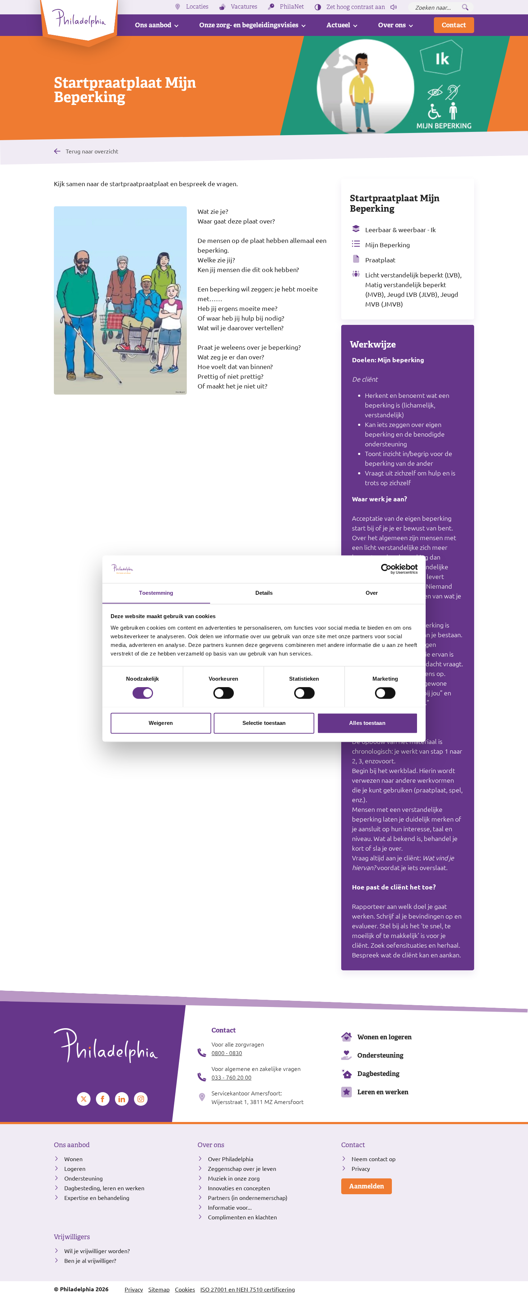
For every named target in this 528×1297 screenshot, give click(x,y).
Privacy (361, 1168)
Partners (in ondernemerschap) (247, 1197)
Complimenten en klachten (242, 1216)
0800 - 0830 (227, 1053)
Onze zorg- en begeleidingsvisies (248, 25)
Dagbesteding (378, 1074)
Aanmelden (366, 1186)
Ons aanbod (153, 25)
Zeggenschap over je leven (242, 1168)
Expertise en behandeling (96, 1197)
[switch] (223, 693)
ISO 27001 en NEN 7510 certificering (247, 1289)
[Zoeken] (465, 7)
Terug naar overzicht (92, 150)
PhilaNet (292, 7)
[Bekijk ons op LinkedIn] (122, 1099)
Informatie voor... (230, 1207)
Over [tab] (372, 593)
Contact (454, 25)
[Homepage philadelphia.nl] (120, 1045)
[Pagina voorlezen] (393, 7)
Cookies (185, 1289)
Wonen (73, 1158)
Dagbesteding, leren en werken (104, 1187)
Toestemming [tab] (156, 593)
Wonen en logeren (384, 1037)
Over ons (392, 25)
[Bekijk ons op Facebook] (103, 1099)
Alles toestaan (367, 723)
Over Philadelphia (230, 1158)
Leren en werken (382, 1092)
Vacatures (244, 7)
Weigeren (161, 723)
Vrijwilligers (72, 1237)
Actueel (338, 25)
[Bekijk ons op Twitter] (84, 1099)
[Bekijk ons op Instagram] (141, 1099)
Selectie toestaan (264, 723)
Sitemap (159, 1289)
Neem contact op (373, 1158)
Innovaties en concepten (239, 1187)
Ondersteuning (380, 1055)
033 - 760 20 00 (231, 1077)
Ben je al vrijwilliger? (90, 1260)
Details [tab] (264, 593)
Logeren (74, 1168)
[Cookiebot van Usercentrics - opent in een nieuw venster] (386, 569)
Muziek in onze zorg (234, 1178)
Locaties (197, 7)
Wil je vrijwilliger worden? (97, 1250)
